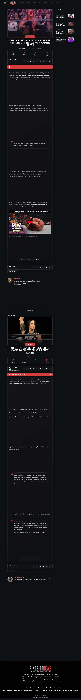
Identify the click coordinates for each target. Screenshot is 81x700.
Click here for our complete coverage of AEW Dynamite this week (25, 105)
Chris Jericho (12, 271)
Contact (44, 690)
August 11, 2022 (40, 532)
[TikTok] (55, 687)
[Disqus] (30, 626)
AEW (34, 3)
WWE (28, 3)
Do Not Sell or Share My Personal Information (40, 697)
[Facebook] (24, 61)
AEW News (30, 37)
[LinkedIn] (34, 61)
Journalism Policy (55, 690)
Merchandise (28, 690)
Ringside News (34, 206)
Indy (57, 3)
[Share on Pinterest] (43, 267)
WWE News (58, 29)
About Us (37, 690)
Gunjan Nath (22, 48)
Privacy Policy (67, 690)
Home (22, 3)
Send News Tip (7, 690)
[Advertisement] (18, 160)
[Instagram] (43, 61)
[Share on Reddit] (46, 267)
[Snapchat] (46, 61)
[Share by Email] (50, 267)
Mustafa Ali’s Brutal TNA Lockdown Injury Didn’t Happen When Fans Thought (61, 24)
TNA (40, 3)
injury (16, 417)
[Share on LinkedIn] (40, 267)
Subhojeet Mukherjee (22, 356)
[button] (61, 3)
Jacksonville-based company (16, 173)
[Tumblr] (42, 687)
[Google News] (30, 61)
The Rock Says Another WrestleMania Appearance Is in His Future (60, 32)
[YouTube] (40, 61)
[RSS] (59, 687)
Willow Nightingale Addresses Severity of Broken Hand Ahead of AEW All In (61, 40)
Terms (76, 690)
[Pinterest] (37, 61)
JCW (51, 3)
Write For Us (18, 690)
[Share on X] (37, 267)
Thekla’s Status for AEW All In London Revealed (60, 16)
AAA (45, 3)
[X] (27, 61)
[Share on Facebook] (34, 267)
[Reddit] (50, 61)
